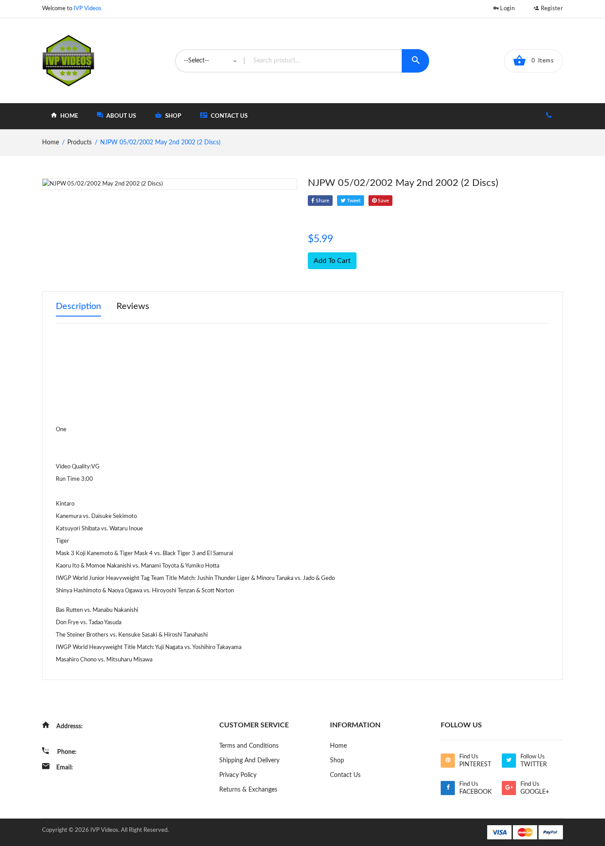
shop (172, 116)
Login (507, 9)
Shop (337, 760)
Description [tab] (78, 306)
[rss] (448, 760)
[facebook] (448, 788)
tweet (353, 200)
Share (321, 200)
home (68, 116)
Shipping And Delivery (249, 760)
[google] (509, 788)
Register (551, 9)
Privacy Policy (237, 775)
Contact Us (228, 116)
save (382, 200)
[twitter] (509, 760)
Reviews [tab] (132, 306)
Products (79, 142)
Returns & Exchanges (248, 790)
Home (338, 746)
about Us (120, 116)
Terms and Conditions (249, 746)
